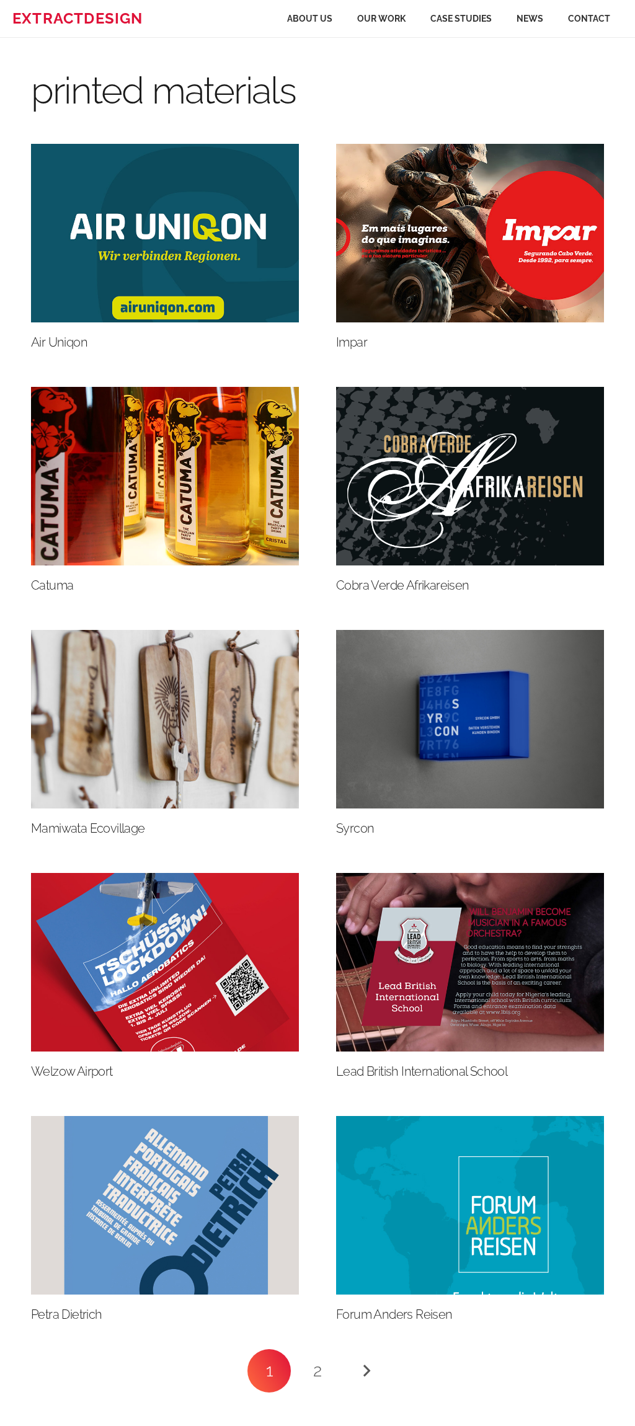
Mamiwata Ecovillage (88, 828)
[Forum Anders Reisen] (470, 1205)
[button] (413, 19)
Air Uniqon (59, 342)
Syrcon (355, 828)
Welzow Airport (72, 1071)
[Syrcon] (470, 719)
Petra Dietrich (66, 1314)
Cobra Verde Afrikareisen (402, 585)
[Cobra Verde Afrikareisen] (470, 476)
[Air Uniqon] (165, 233)
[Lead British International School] (470, 962)
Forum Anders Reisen (394, 1314)
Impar (351, 342)
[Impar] (470, 233)
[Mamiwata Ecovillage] (165, 719)
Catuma (52, 585)
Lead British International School (421, 1071)
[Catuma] (165, 476)
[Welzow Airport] (165, 962)
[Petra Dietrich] (165, 1205)
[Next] (366, 1371)
